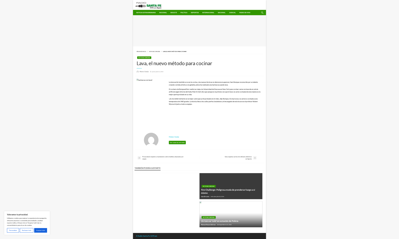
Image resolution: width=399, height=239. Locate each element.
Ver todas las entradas (177, 142)
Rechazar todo (26, 230)
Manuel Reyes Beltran (208, 224)
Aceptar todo (40, 230)
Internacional (208, 12)
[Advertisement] (199, 30)
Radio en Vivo (244, 12)
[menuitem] (146, 12)
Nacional (163, 12)
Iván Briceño (205, 196)
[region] (27, 223)
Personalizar (13, 230)
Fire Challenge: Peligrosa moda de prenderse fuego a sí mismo (228, 191)
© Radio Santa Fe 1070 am (146, 236)
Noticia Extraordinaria (146, 12)
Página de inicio (141, 51)
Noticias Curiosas (154, 51)
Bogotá (174, 12)
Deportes (195, 12)
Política (183, 12)
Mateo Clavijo (144, 71)
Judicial (232, 12)
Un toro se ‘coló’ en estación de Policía (219, 221)
